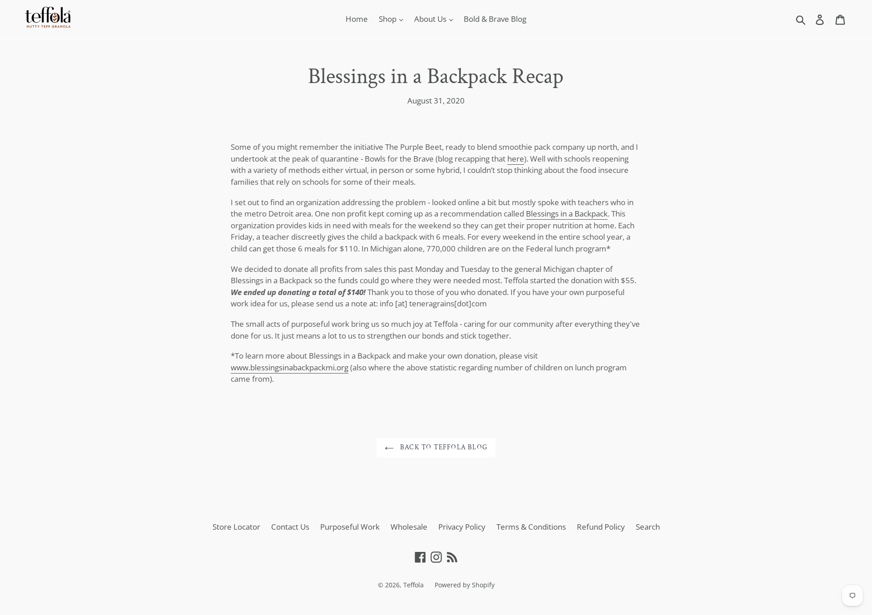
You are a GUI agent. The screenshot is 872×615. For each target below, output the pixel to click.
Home (357, 19)
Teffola (413, 585)
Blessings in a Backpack (567, 213)
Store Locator (236, 527)
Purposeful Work (350, 527)
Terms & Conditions (531, 527)
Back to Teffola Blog (442, 447)
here (515, 158)
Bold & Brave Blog (495, 19)
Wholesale (409, 527)
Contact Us (290, 527)
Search (648, 527)
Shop (388, 19)
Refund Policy (601, 527)
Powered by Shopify (465, 585)
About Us (431, 19)
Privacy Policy (462, 527)
